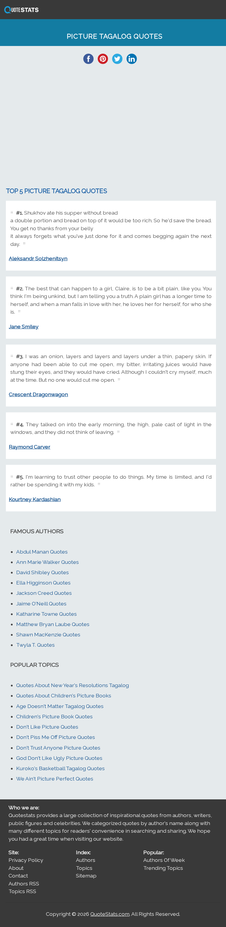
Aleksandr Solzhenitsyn (38, 258)
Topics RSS (22, 891)
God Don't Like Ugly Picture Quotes (59, 758)
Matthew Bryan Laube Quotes (52, 624)
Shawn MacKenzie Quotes (48, 634)
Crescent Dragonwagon (38, 394)
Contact (18, 875)
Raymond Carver (29, 447)
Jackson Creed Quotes (44, 593)
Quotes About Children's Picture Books (63, 695)
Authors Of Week (164, 860)
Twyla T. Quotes (35, 645)
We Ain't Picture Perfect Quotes (54, 778)
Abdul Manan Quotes (42, 552)
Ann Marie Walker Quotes (47, 562)
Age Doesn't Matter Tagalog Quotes (60, 706)
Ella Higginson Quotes (43, 582)
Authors (85, 860)
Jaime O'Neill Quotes (41, 603)
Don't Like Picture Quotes (47, 727)
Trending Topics (163, 868)
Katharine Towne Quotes (46, 614)
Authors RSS (24, 883)
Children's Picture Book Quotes (54, 716)
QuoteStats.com (109, 914)
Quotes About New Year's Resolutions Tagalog (72, 685)
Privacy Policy (26, 860)
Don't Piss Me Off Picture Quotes (55, 737)
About (16, 868)
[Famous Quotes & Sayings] (20, 13)
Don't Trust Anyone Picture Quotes (58, 748)
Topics (84, 868)
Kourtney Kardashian (35, 499)
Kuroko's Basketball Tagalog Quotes (60, 768)
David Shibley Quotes (42, 572)
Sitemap (86, 875)
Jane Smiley (24, 326)
